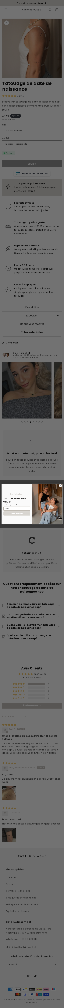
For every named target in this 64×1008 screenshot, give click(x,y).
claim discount (17, 513)
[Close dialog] (60, 485)
